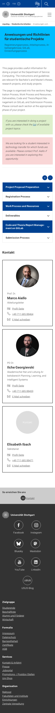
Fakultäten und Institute (15, 695)
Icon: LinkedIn (35, 562)
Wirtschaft (7, 619)
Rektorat (6, 691)
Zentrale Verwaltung (13, 703)
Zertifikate (7, 644)
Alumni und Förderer (13, 615)
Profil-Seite (18, 308)
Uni (3, 4)
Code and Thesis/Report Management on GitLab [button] (25, 226)
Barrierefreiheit (10, 641)
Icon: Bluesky (18, 543)
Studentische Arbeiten (21, 24)
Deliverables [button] (13, 215)
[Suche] (46, 4)
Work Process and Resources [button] (22, 206)
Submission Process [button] (18, 237)
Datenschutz (9, 637)
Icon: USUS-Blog (27, 580)
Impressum (8, 633)
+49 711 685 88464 (22, 314)
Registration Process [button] (18, 196)
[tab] (27, 187)
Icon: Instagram (36, 525)
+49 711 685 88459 (22, 391)
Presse (5, 666)
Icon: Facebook (18, 525)
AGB (4, 648)
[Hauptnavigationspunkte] (49, 14)
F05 (14, 4)
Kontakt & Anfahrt (11, 662)
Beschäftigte (9, 611)
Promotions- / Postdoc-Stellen (18, 674)
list (34, 124)
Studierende (8, 607)
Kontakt (30, 498)
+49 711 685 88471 (22, 460)
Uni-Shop (7, 678)
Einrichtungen (9, 699)
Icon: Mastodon (35, 543)
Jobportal (7, 670)
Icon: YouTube (19, 562)
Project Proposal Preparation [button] (22, 186)
